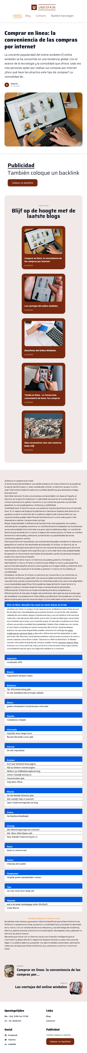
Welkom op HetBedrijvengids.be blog (23, 771)
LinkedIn (12, 1044)
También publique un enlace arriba (44, 918)
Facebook (12, 1035)
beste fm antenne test (17, 850)
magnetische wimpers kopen (20, 675)
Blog (28, 16)
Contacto (41, 16)
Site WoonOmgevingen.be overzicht (23, 829)
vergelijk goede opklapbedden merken (24, 877)
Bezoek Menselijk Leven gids (20, 736)
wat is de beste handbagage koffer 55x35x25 (27, 904)
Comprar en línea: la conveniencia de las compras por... (48, 972)
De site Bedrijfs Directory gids (20, 795)
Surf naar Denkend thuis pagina (21, 763)
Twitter (12, 1039)
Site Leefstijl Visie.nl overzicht (20, 798)
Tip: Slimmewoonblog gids (19, 689)
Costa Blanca (13, 907)
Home (16, 16)
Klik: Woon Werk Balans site (19, 833)
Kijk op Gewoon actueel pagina (21, 767)
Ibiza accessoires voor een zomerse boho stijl (42, 444)
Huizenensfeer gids (15, 778)
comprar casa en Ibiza (68, 642)
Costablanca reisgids (16, 719)
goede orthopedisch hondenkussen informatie (27, 706)
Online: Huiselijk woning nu (19, 774)
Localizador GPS (14, 662)
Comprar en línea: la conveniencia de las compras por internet (41, 40)
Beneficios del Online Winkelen (40, 350)
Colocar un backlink (22, 183)
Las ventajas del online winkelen (41, 306)
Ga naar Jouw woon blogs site (20, 890)
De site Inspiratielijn (16, 750)
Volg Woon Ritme (15, 781)
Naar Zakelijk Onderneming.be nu (22, 836)
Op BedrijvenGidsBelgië (18, 815)
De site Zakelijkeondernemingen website (25, 692)
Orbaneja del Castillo (16, 863)
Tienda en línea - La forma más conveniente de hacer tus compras (42, 396)
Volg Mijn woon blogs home (19, 733)
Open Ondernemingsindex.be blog (22, 802)
